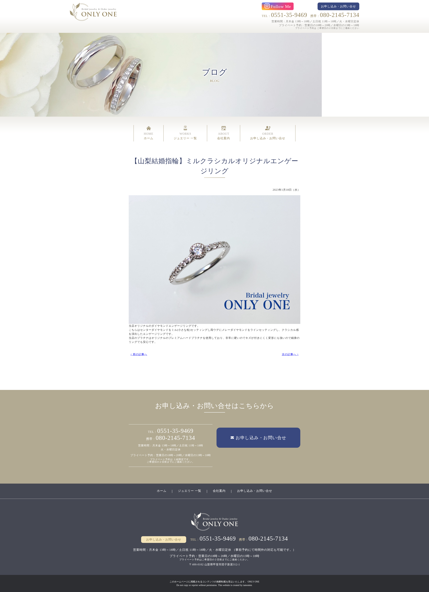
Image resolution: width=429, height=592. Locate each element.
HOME (148, 136)
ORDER (267, 136)
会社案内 (219, 490)
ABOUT (223, 136)
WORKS (185, 136)
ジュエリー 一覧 (189, 490)
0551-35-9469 (289, 15)
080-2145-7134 (339, 15)
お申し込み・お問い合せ (254, 490)
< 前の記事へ (138, 354)
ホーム (161, 490)
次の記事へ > (290, 354)
